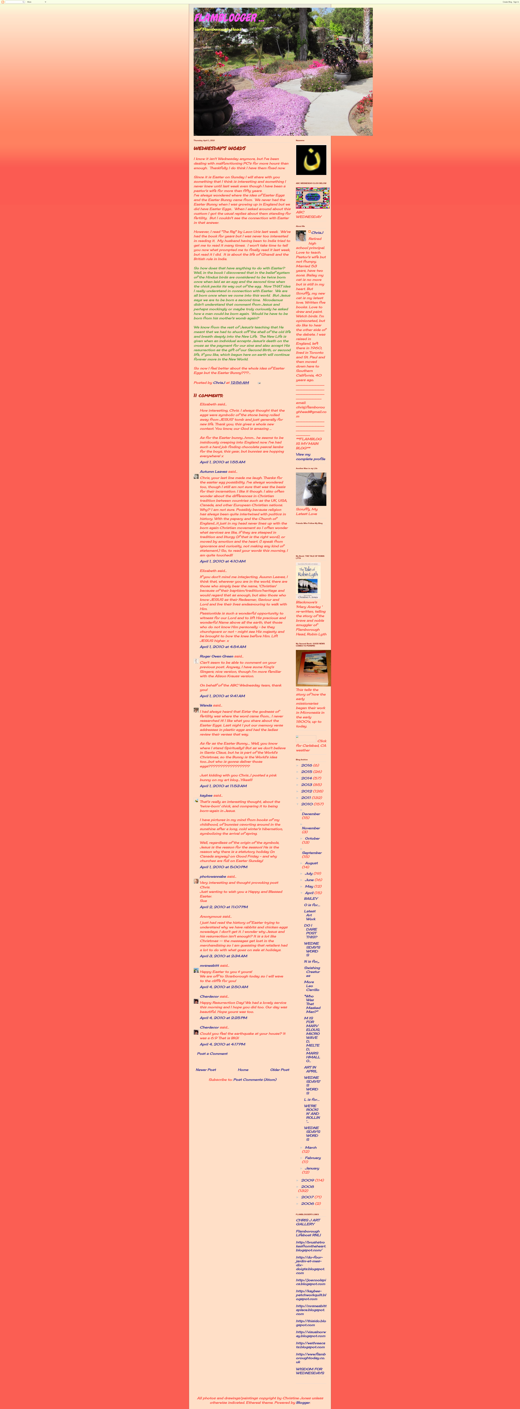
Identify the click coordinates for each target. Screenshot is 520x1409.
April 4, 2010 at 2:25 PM (223, 1018)
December (311, 814)
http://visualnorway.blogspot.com (311, 1334)
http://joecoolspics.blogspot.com (311, 1282)
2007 (307, 1197)
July (309, 873)
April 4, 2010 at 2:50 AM (224, 987)
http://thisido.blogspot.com (311, 1323)
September (311, 853)
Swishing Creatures (312, 972)
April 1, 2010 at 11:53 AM (223, 786)
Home (243, 1070)
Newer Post (206, 1070)
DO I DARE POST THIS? (310, 931)
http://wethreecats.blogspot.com (310, 1345)
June (310, 880)
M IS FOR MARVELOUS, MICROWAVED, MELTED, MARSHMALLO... (312, 1039)
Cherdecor (209, 996)
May (309, 886)
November (311, 828)
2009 (308, 1180)
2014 (307, 778)
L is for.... (312, 1099)
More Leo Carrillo (311, 986)
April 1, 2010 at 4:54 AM (223, 647)
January (312, 1168)
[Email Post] (258, 383)
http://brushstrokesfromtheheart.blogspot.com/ (311, 1246)
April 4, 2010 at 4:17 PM (222, 1044)
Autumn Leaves (213, 471)
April (309, 893)
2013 (307, 785)
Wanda (206, 705)
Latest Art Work (309, 915)
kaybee (206, 795)
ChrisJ (317, 233)
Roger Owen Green (216, 656)
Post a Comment (212, 1053)
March (310, 1147)
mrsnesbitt (209, 965)
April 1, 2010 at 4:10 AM (222, 561)
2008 (307, 1187)
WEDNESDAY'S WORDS (312, 949)
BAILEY (310, 898)
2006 (308, 1204)
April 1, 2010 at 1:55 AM (222, 462)
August (311, 863)
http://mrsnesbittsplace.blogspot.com (311, 1310)
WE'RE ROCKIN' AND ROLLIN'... (312, 1113)
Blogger (303, 1402)
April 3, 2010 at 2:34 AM (223, 956)
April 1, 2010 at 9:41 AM (222, 696)
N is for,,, (311, 961)
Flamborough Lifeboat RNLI (308, 1233)
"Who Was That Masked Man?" (312, 1004)
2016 (307, 765)
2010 (307, 804)
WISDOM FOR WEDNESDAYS (310, 1371)
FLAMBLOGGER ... (229, 18)
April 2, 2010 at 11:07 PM (224, 907)
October (312, 838)
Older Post (279, 1070)
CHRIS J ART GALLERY (308, 1222)
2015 (307, 772)
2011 (306, 798)
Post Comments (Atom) (254, 1080)
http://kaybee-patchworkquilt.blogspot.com (311, 1295)
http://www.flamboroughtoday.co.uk (311, 1358)
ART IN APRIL (310, 1069)
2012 (307, 791)
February (313, 1158)
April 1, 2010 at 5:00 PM (223, 867)
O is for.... (312, 905)
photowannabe (213, 876)
